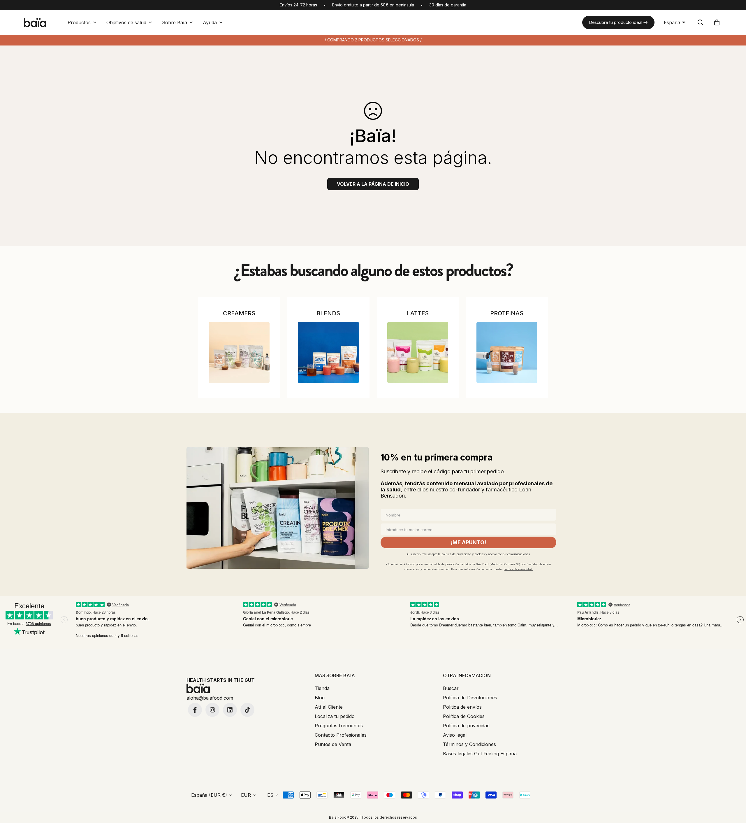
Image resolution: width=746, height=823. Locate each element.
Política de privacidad (466, 726)
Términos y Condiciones (469, 744)
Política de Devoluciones (470, 698)
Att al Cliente (329, 707)
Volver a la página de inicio (373, 184)
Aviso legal (455, 735)
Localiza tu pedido (335, 716)
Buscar (451, 688)
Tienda (322, 688)
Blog (320, 698)
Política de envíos (462, 707)
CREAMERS (239, 313)
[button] (717, 22)
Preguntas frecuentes (339, 726)
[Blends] (328, 352)
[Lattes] (417, 352)
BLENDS (328, 313)
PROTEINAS (506, 313)
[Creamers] (239, 352)
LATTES (418, 313)
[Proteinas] (506, 352)
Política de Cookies (464, 716)
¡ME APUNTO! (468, 542)
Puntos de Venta (333, 744)
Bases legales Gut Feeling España (480, 754)
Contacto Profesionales (341, 735)
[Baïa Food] (35, 22)
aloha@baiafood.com (209, 698)
